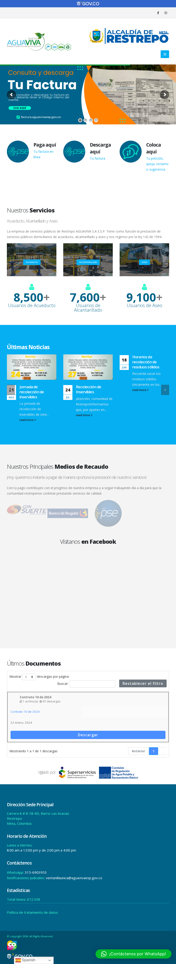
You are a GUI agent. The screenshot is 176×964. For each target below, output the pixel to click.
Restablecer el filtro (143, 683)
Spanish (28, 960)
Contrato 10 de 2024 (25, 712)
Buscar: (62, 683)
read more (26, 415)
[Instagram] (165, 13)
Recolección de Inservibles (32, 389)
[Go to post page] (31, 367)
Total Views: (17, 899)
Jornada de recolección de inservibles (144, 391)
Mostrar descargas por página (39, 676)
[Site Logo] (39, 42)
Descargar (88, 734)
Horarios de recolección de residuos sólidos (89, 362)
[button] (165, 54)
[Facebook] (158, 13)
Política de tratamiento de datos (32, 912)
